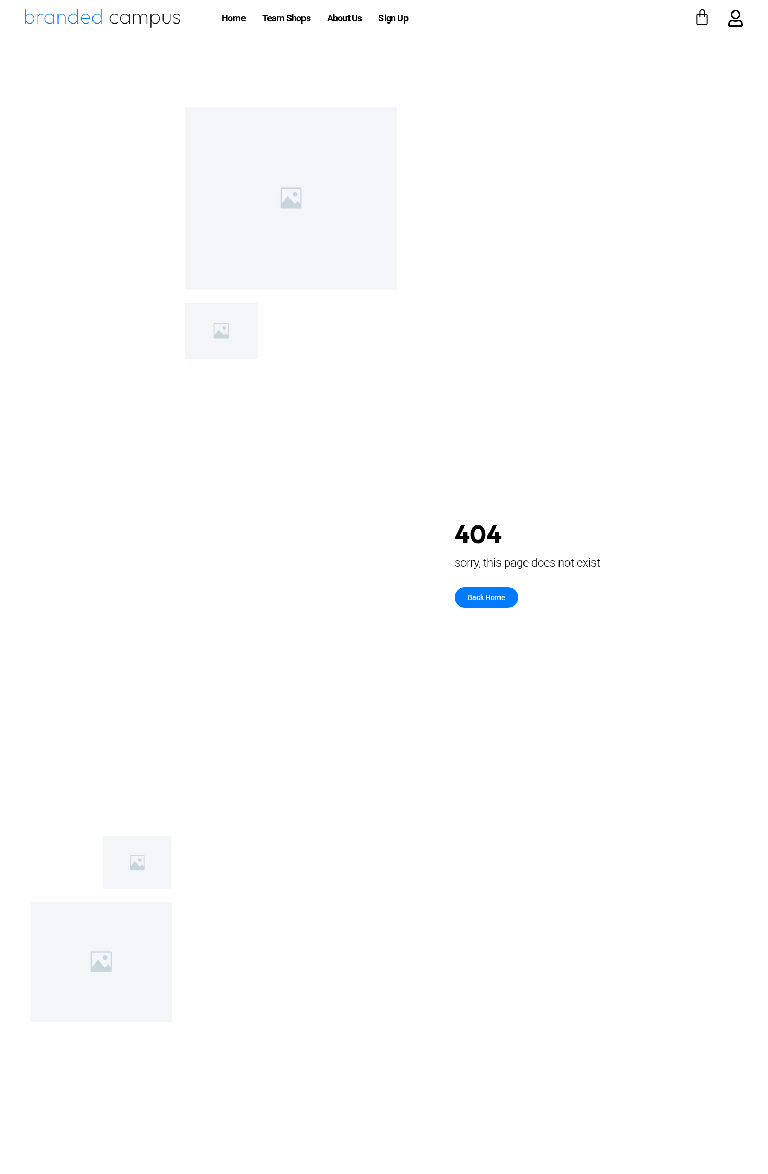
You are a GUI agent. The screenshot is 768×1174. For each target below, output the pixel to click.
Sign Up (393, 18)
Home (234, 18)
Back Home (486, 597)
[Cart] (702, 17)
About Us (344, 18)
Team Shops (286, 18)
